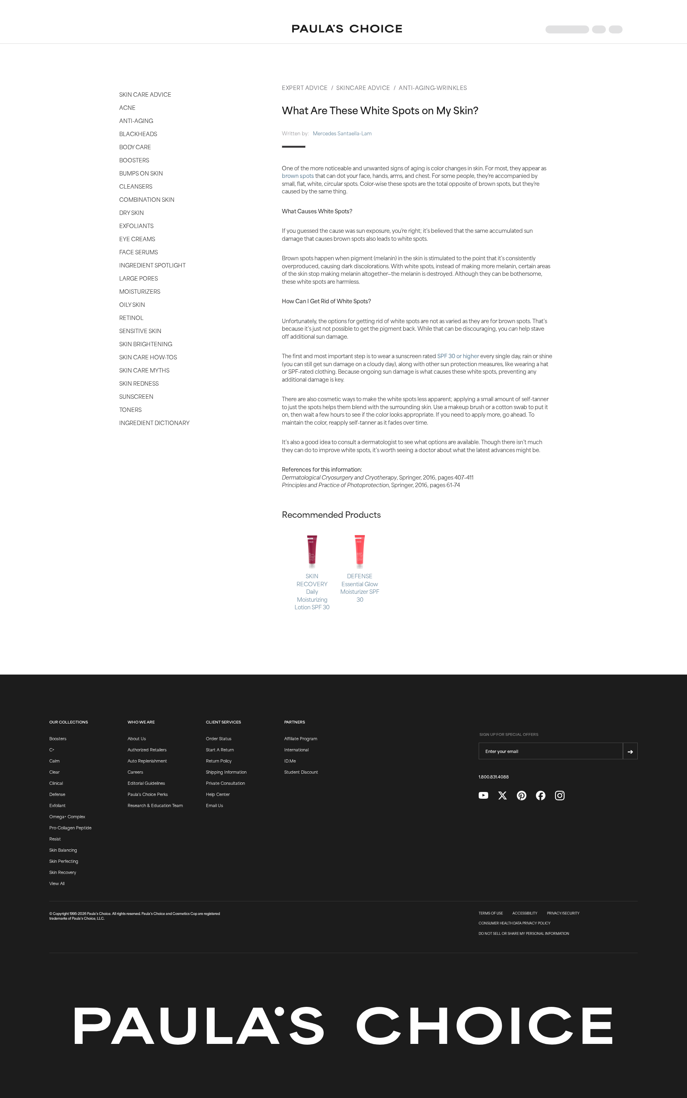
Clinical (56, 783)
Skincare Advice (363, 87)
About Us (137, 738)
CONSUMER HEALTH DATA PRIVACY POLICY (515, 923)
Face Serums (138, 252)
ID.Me (290, 760)
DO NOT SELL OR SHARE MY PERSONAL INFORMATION (524, 934)
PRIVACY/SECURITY (563, 913)
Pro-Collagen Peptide (70, 827)
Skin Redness (139, 383)
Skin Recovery (62, 872)
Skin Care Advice (145, 94)
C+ (51, 749)
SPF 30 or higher (458, 355)
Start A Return (220, 749)
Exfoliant (57, 805)
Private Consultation (225, 783)
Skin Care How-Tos (148, 357)
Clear (54, 771)
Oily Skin (132, 304)
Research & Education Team (155, 805)
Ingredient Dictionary (154, 422)
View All (56, 883)
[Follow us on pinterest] (521, 796)
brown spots (298, 175)
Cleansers (135, 186)
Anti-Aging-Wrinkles (433, 87)
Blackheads (138, 133)
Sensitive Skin (140, 330)
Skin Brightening (145, 343)
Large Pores (138, 278)
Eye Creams (137, 238)
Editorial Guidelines (146, 783)
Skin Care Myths (144, 370)
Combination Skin (147, 199)
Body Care (135, 146)
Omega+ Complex (67, 816)
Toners (130, 409)
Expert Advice (305, 87)
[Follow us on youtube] (483, 795)
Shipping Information (226, 771)
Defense (57, 794)
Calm (54, 760)
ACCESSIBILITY (525, 913)
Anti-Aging (136, 120)
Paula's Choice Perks (148, 794)
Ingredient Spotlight (152, 265)
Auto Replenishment (147, 760)
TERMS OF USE (491, 913)
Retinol (131, 317)
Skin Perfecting (63, 861)
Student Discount (301, 771)
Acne (127, 107)
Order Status (218, 738)
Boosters (134, 160)
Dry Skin (131, 212)
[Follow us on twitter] (502, 796)
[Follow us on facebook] (540, 796)
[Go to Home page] (347, 29)
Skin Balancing (63, 849)
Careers (135, 771)
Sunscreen (136, 396)
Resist (55, 838)
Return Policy (218, 760)
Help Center (218, 794)
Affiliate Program (300, 738)
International (296, 749)
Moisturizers (139, 291)
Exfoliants (136, 225)
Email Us (214, 805)
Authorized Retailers (147, 749)
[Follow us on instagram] (560, 796)
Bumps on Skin (141, 173)
